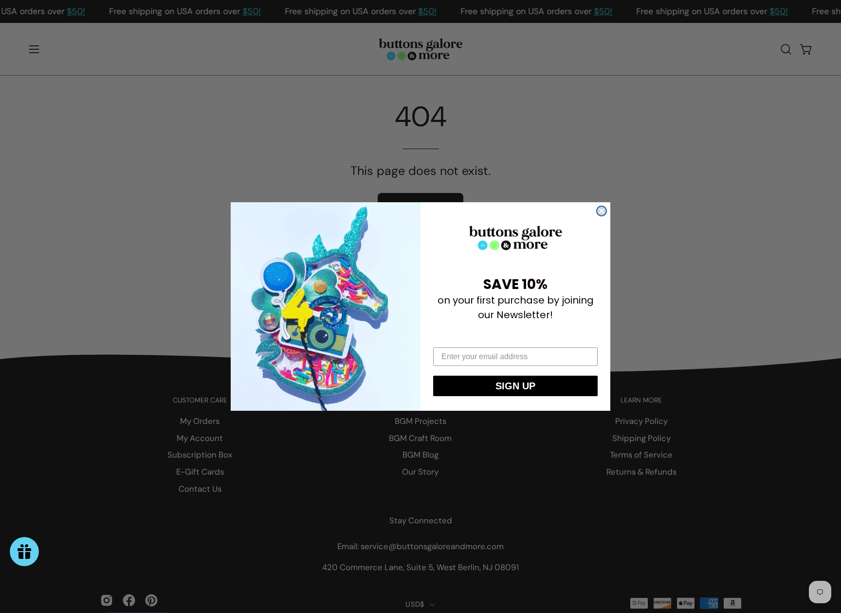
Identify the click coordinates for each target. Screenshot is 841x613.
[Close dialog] (601, 211)
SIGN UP (515, 386)
